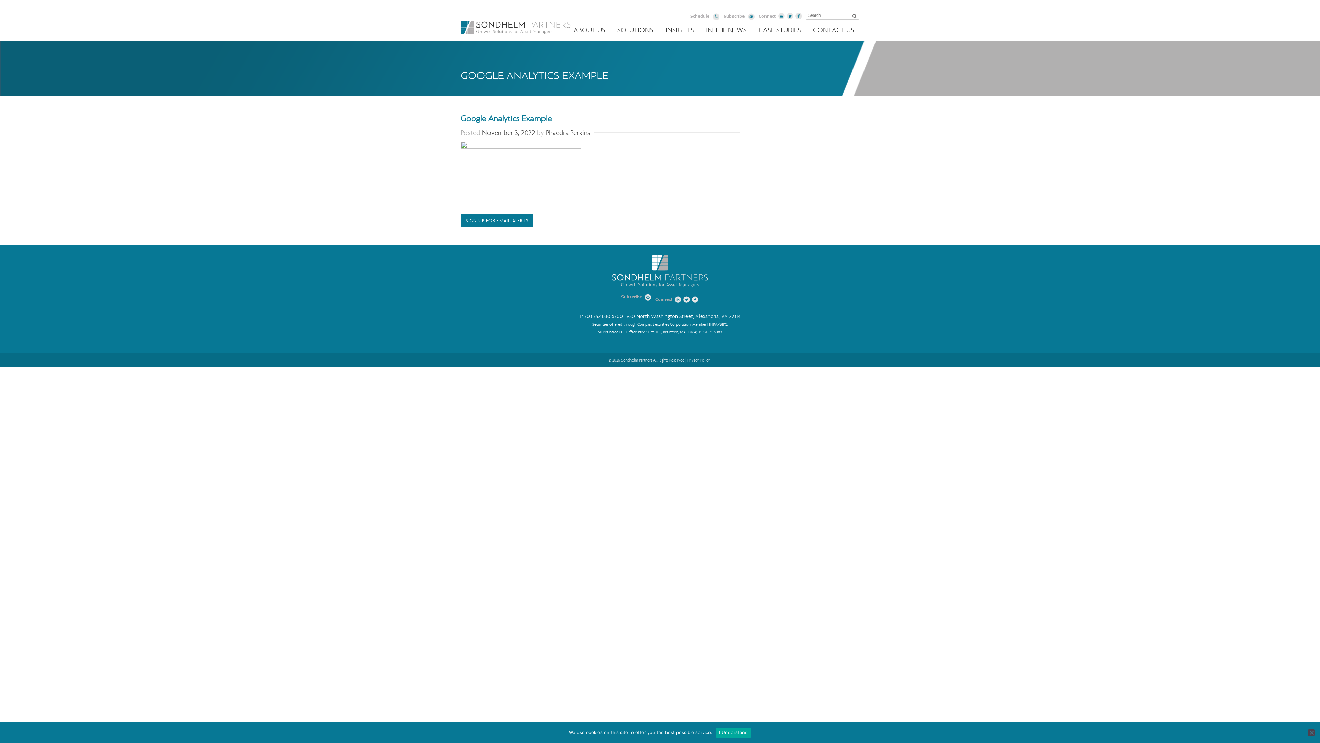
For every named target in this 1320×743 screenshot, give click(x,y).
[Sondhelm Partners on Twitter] (790, 16)
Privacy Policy (699, 360)
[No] (1311, 732)
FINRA (712, 324)
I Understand (733, 732)
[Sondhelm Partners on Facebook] (798, 16)
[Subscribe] (751, 17)
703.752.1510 (597, 316)
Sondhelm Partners (516, 27)
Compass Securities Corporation (664, 324)
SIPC (723, 324)
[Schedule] (716, 17)
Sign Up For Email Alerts (497, 220)
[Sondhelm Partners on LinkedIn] (781, 16)
